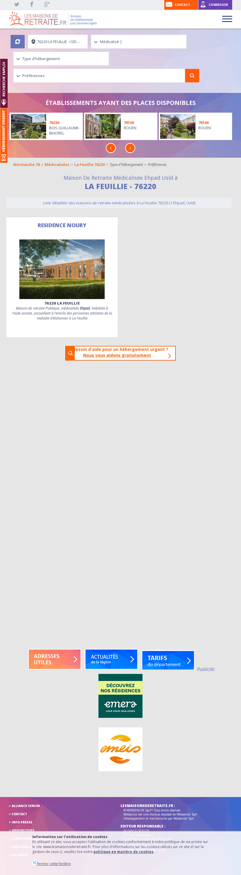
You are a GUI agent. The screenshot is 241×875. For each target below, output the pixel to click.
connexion (218, 5)
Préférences (157, 164)
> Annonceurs (21, 830)
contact (182, 5)
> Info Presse (20, 822)
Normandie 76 (26, 164)
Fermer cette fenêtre (54, 863)
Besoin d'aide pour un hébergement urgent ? (122, 352)
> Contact (18, 814)
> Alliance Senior (24, 806)
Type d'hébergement (126, 164)
